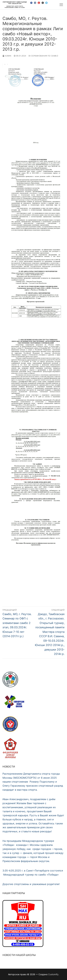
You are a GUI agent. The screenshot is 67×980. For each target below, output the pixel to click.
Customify (53, 974)
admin (8, 56)
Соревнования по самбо (44, 56)
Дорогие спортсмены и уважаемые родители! (31, 884)
